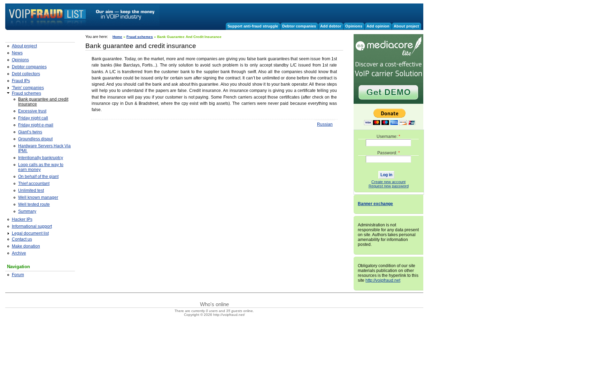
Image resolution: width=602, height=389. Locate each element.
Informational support (32, 226)
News (17, 52)
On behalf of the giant (38, 176)
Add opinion (377, 26)
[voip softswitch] (388, 102)
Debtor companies (299, 26)
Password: (388, 152)
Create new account (388, 182)
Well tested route (34, 204)
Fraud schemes (26, 93)
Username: (388, 136)
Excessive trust (32, 111)
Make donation (26, 246)
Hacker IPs (22, 219)
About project (406, 26)
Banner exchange (375, 203)
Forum (18, 274)
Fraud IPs (21, 80)
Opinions (353, 26)
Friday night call (33, 118)
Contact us (22, 239)
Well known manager (38, 197)
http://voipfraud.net (382, 280)
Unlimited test (31, 190)
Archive (19, 253)
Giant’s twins (30, 132)
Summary (27, 211)
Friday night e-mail (35, 125)
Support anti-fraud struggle (252, 26)
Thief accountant (33, 183)
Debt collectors (26, 73)
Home (117, 37)
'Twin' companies (28, 87)
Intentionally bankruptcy (40, 157)
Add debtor (330, 26)
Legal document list (30, 233)
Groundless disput (35, 139)
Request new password (389, 186)
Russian (325, 124)
